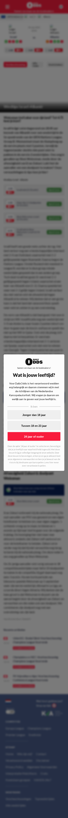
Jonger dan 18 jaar (34, 414)
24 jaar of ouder (34, 436)
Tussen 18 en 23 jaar (34, 425)
